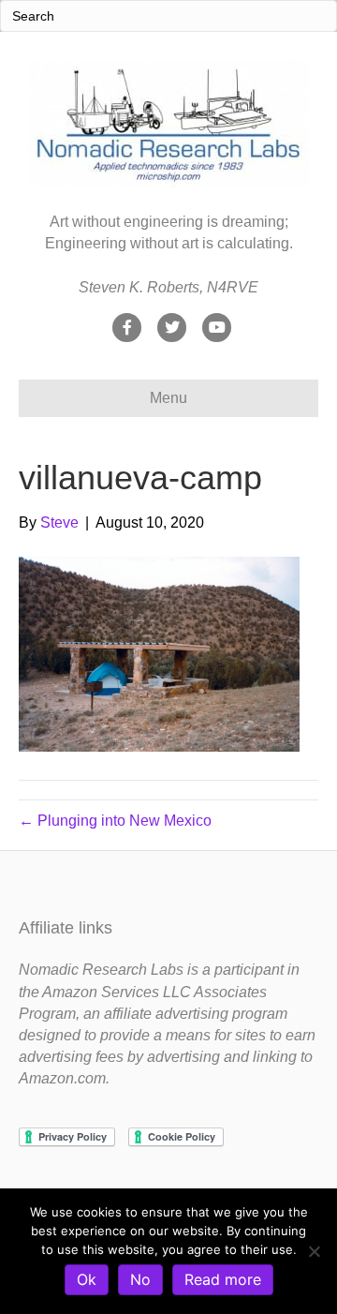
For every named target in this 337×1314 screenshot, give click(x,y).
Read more (222, 1279)
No (140, 1279)
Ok (86, 1279)
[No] (313, 1251)
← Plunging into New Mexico (115, 821)
